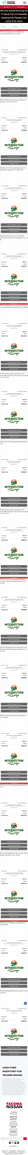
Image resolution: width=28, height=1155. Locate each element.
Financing (13, 1139)
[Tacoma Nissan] (8, 2)
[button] (25, 1003)
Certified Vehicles (13, 1131)
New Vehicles (13, 1128)
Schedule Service (13, 1136)
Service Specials (13, 1137)
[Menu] (24, 3)
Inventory (13, 1126)
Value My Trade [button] (14, 96)
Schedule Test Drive (14, 92)
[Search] (25, 1146)
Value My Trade (13, 1142)
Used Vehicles (13, 1129)
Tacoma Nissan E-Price (14, 89)
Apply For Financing (13, 1141)
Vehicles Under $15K (13, 1132)
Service (13, 1134)
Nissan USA (13, 1124)
